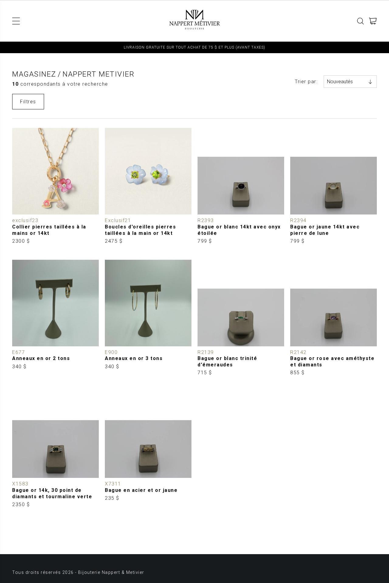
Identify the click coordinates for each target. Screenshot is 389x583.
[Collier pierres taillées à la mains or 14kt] (55, 186)
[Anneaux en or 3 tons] (148, 318)
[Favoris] (17, 210)
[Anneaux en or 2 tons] (55, 318)
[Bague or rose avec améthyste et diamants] (333, 318)
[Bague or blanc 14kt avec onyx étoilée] (241, 186)
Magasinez (34, 74)
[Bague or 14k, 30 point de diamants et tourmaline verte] (55, 449)
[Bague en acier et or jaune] (148, 449)
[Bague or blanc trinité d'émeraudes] (241, 318)
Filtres (28, 102)
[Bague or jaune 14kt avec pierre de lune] (333, 186)
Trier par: (306, 81)
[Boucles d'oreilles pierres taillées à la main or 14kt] (148, 186)
